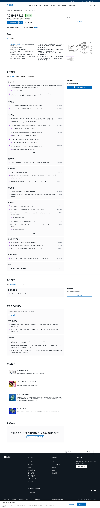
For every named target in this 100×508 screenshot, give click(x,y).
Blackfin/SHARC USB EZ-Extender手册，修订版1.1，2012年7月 (27, 105)
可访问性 (14, 499)
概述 (8, 27)
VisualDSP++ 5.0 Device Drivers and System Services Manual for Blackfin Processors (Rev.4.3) (31, 213)
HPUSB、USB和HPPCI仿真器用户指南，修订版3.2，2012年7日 (27, 248)
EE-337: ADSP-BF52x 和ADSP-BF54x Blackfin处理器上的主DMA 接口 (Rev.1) (31, 119)
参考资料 (12, 27)
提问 (90, 451)
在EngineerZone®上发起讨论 (34, 436)
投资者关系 (31, 473)
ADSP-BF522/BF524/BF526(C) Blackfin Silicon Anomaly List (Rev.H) (29, 258)
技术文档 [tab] (12, 76)
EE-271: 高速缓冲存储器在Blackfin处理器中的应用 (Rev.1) (26, 132)
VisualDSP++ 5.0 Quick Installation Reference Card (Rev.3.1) (27, 209)
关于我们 (30, 461)
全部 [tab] (8, 76)
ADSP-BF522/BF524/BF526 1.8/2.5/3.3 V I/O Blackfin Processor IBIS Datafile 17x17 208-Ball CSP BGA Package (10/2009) (36, 351)
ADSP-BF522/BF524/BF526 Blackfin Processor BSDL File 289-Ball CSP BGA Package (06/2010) (34, 325)
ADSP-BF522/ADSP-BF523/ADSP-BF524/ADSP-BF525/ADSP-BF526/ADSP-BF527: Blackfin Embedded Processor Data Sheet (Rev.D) (33, 86)
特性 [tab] (8, 38)
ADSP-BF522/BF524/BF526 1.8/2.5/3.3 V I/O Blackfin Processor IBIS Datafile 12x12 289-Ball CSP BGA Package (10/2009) (36, 341)
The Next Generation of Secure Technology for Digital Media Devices (29, 162)
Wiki (53, 470)
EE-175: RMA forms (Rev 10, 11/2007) (22, 149)
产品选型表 (29, 22)
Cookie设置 (37, 499)
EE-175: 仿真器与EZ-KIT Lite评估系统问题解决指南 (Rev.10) (26, 146)
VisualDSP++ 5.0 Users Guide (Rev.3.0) (21, 206)
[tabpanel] (35, 52)
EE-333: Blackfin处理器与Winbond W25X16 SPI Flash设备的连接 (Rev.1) (30, 125)
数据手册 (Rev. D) (14, 22)
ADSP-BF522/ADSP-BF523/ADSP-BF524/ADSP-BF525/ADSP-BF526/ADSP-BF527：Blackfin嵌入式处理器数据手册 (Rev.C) (31, 94)
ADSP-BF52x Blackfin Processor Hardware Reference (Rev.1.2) (28, 182)
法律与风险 (6, 499)
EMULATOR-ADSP (22, 370)
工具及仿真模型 (24, 27)
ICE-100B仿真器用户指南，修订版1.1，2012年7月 (23, 242)
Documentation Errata (18, 90)
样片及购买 (79, 21)
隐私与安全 (29, 499)
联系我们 (30, 482)
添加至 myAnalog (71, 451)
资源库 (54, 467)
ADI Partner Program (34, 479)
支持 (53, 461)
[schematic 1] (70, 59)
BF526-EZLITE (21, 408)
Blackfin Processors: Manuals (18, 172)
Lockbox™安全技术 (15, 44)
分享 (81, 451)
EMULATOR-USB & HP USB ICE (26, 382)
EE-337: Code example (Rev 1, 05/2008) (23, 122)
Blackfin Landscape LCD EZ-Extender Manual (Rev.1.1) (26, 109)
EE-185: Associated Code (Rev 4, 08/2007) (24, 142)
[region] (50, 504)
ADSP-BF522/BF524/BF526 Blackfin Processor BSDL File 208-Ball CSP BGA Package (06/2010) (34, 330)
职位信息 (30, 464)
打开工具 (10, 315)
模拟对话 (54, 473)
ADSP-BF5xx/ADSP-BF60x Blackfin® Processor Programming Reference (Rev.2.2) (33, 175)
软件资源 (17, 27)
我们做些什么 (31, 470)
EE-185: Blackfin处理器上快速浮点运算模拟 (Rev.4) (24, 139)
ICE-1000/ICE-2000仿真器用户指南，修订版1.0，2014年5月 (26, 245)
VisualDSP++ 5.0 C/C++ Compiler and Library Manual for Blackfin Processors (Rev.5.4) (32, 225)
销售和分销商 (31, 476)
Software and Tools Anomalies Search (20, 294)
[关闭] (97, 504)
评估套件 (31, 27)
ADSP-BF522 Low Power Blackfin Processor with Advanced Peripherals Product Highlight (32, 195)
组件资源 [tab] (23, 76)
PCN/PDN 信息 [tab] (30, 76)
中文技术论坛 (55, 464)
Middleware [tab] (21, 284)
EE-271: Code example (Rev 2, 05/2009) (23, 135)
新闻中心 (30, 467)
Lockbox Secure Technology (18, 268)
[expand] (61, 370)
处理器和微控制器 (18, 10)
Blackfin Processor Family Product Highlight (22, 191)
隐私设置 (21, 499)
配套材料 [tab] (18, 76)
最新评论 (36, 27)
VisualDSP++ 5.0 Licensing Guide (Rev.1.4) (22, 221)
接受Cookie (81, 504)
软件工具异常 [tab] (13, 284)
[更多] (35, 152)
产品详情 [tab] (12, 38)
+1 (19, 22)
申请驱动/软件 (79, 295)
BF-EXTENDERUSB (23, 394)
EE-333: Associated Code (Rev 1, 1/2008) (24, 128)
